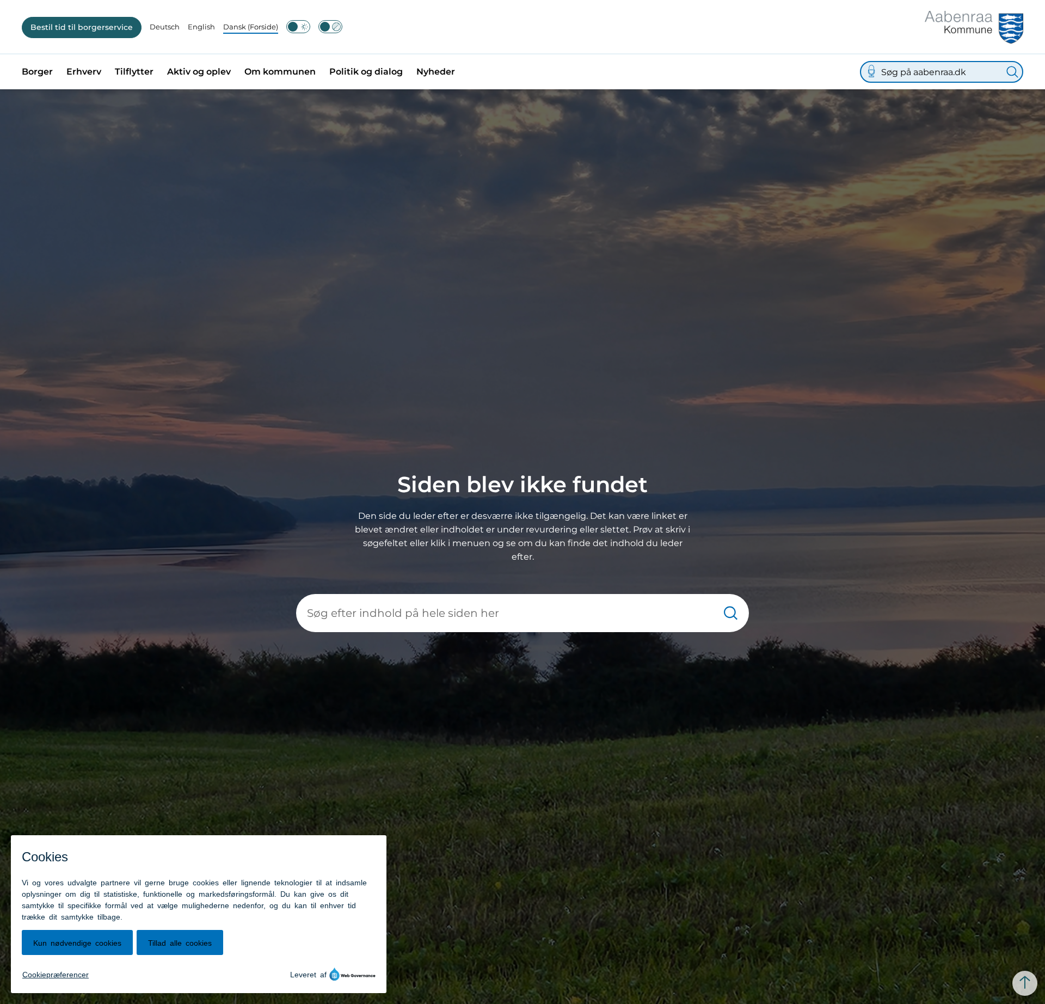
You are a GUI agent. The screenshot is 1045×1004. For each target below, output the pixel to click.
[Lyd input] (871, 72)
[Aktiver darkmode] (298, 26)
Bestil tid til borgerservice (81, 27)
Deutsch (165, 26)
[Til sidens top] (1025, 983)
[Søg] (1012, 72)
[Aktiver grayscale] (330, 26)
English (201, 26)
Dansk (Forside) (250, 26)
